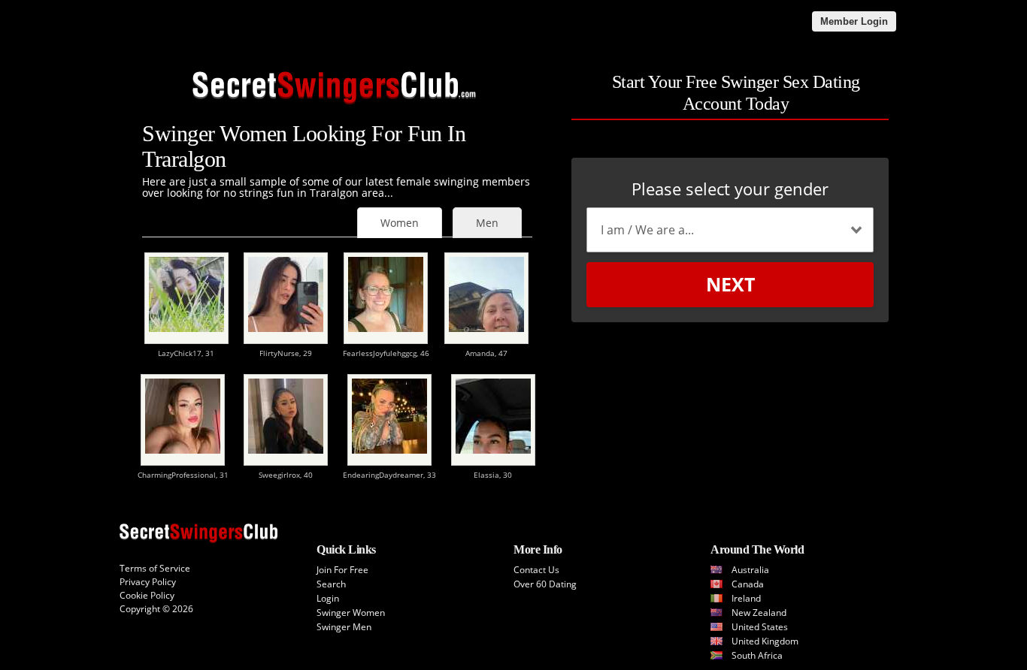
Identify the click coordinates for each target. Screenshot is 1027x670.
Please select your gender (730, 188)
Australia (750, 569)
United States (760, 626)
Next (730, 284)
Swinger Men (344, 626)
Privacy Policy (148, 581)
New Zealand (759, 612)
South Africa (757, 655)
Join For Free (342, 569)
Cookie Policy (147, 595)
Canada (748, 584)
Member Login (854, 21)
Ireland (746, 598)
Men (487, 223)
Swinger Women (351, 612)
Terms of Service (155, 568)
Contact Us (536, 569)
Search (331, 584)
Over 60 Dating (545, 584)
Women (399, 223)
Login (328, 598)
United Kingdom (765, 641)
